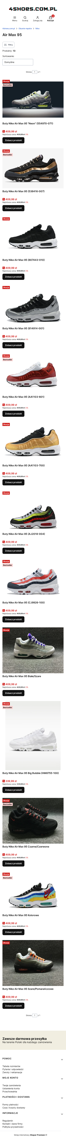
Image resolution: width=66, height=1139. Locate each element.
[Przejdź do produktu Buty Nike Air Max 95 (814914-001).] (33, 305)
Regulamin (7, 1120)
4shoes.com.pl (8, 28)
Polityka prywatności (12, 1126)
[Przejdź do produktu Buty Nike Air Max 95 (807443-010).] (33, 236)
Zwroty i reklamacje (12, 1072)
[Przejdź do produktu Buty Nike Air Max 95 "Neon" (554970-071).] (33, 99)
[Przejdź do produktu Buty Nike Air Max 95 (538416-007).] (33, 168)
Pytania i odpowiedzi (12, 1069)
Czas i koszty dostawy (13, 1107)
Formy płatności (10, 1104)
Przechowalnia (9, 1091)
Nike (37, 28)
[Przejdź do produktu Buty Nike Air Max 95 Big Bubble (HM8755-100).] (33, 735)
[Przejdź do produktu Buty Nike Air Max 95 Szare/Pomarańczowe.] (33, 963)
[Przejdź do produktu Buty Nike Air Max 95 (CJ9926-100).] (33, 579)
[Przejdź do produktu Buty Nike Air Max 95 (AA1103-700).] (33, 442)
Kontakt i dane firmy (12, 1123)
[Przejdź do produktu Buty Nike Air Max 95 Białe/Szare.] (33, 650)
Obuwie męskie (25, 28)
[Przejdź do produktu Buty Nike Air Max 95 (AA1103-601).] (33, 373)
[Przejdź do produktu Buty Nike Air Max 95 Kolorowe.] (33, 891)
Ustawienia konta (11, 1088)
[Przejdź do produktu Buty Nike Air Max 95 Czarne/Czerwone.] (33, 821)
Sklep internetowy (29, 1135)
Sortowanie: (8, 56)
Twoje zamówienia (11, 1085)
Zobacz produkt (13, 140)
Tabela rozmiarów (11, 1066)
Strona (29, 72)
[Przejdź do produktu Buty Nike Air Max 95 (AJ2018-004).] (33, 510)
